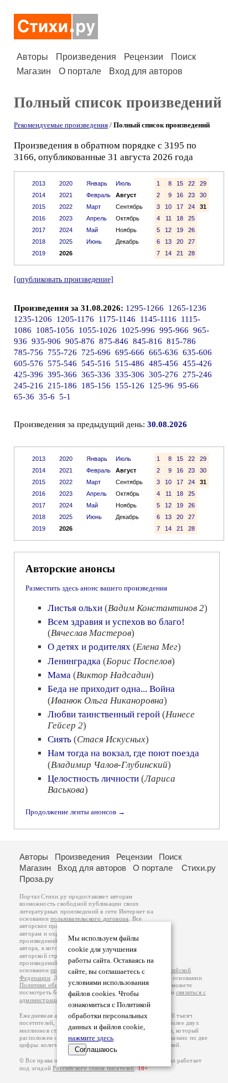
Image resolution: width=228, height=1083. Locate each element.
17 (180, 206)
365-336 (96, 374)
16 (180, 195)
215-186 (62, 385)
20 (180, 241)
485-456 (163, 363)
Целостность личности (93, 778)
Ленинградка (74, 661)
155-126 (129, 385)
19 (180, 230)
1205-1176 (75, 319)
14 (168, 253)
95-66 (188, 385)
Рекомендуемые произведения (61, 125)
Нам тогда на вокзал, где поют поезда (123, 753)
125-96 (161, 385)
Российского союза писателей (93, 1068)
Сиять (59, 739)
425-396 (28, 374)
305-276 (163, 374)
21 (180, 253)
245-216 (28, 385)
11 (168, 218)
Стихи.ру (199, 867)
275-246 (197, 374)
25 (191, 218)
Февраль (98, 195)
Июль (123, 183)
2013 (38, 183)
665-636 (163, 352)
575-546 (62, 363)
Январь (96, 183)
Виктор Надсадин (113, 675)
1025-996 (138, 330)
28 (191, 253)
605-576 (28, 363)
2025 (65, 241)
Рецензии (143, 56)
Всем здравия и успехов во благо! (116, 622)
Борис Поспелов (139, 661)
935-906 (46, 341)
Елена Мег (157, 646)
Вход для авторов (146, 71)
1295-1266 (145, 308)
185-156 (96, 385)
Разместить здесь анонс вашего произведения (96, 588)
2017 (38, 230)
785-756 (28, 352)
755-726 (62, 352)
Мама (59, 675)
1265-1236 (187, 308)
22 (191, 183)
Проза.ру (36, 879)
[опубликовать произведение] (63, 279)
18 (180, 218)
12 (168, 230)
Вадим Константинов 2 (156, 608)
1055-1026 (98, 330)
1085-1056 (55, 330)
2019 (38, 253)
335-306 (129, 374)
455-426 (197, 363)
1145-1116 (158, 319)
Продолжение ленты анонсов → (75, 812)
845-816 (147, 341)
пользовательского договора (89, 919)
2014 (38, 195)
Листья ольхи (75, 608)
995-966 (174, 330)
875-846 (113, 341)
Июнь (94, 241)
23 (191, 195)
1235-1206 (33, 319)
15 (180, 183)
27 (191, 241)
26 (191, 230)
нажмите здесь (90, 1038)
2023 (65, 218)
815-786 (181, 341)
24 (191, 206)
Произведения (86, 56)
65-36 (24, 396)
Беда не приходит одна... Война (111, 689)
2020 (65, 183)
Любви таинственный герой (104, 714)
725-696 (96, 352)
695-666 (129, 352)
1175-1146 (117, 319)
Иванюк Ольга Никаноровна (107, 700)
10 (168, 206)
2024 (65, 230)
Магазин (34, 71)
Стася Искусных (111, 739)
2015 (38, 206)
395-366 (62, 374)
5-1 (65, 396)
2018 (38, 241)
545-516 (96, 363)
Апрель (96, 218)
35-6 (47, 396)
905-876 (80, 341)
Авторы (32, 56)
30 (203, 195)
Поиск (183, 56)
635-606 (197, 352)
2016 (38, 218)
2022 (65, 206)
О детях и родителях (89, 646)
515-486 (129, 363)
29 (203, 183)
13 (168, 241)
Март (93, 206)
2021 (65, 195)
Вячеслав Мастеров (91, 633)
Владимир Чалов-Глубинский (109, 764)
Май (92, 230)
